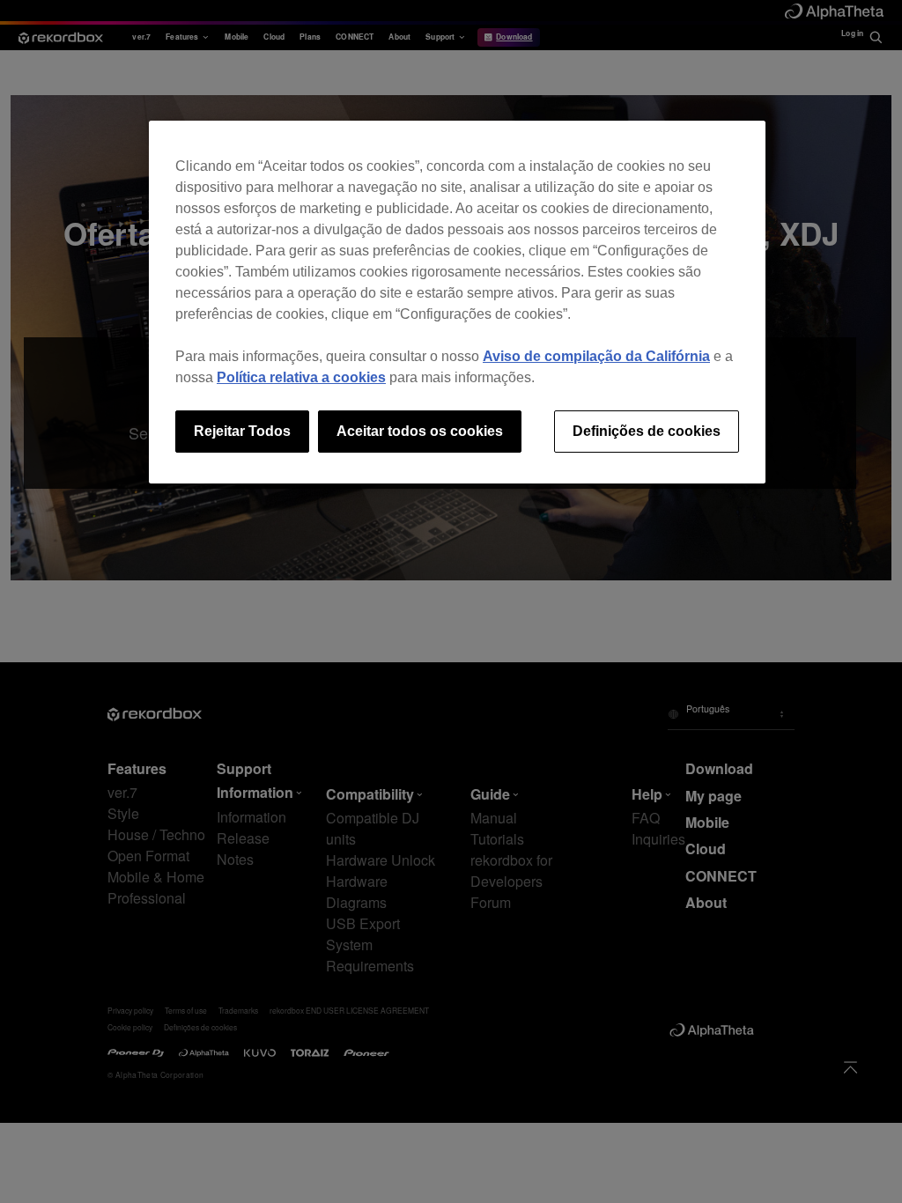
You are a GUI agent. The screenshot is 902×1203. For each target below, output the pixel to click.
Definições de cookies (647, 431)
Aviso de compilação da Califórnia (596, 356)
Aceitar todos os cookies (419, 431)
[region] (457, 302)
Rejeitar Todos (242, 431)
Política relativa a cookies (301, 377)
